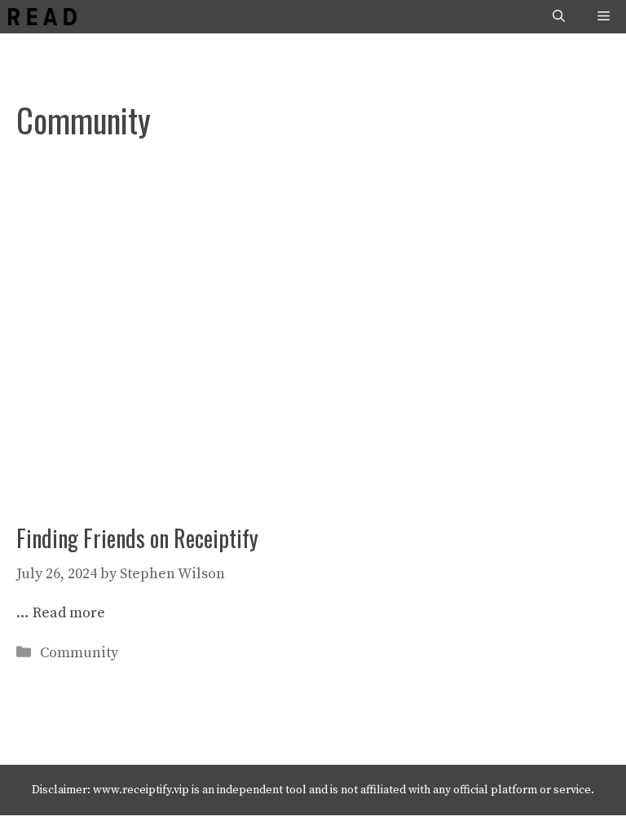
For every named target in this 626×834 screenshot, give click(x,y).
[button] (558, 16)
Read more (69, 613)
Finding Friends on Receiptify (137, 538)
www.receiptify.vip (141, 790)
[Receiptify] (42, 16)
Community (79, 652)
